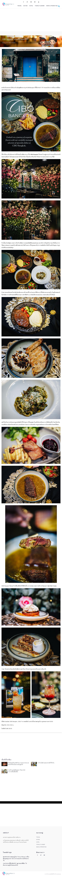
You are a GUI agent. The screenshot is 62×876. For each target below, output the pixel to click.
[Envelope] (35, 2)
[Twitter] (27, 2)
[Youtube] (31, 2)
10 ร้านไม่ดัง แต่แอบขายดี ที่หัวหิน (46, 763)
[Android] (38, 2)
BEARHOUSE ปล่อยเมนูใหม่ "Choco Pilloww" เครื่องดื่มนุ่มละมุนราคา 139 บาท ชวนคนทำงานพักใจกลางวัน (16, 858)
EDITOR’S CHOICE (10, 42)
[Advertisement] (31, 20)
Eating (4, 42)
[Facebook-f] (23, 2)
